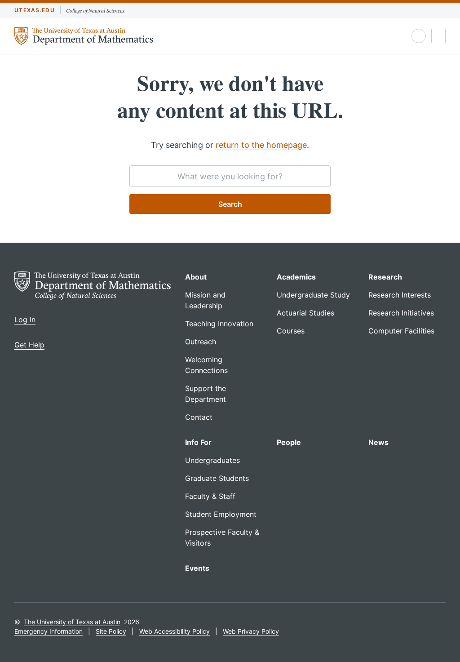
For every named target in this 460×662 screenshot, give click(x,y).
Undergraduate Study (313, 294)
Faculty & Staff (210, 496)
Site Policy (111, 631)
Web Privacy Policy (251, 631)
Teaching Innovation (219, 323)
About (196, 276)
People (289, 442)
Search (230, 204)
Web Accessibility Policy (174, 631)
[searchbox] (230, 176)
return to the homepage (261, 145)
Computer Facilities (401, 330)
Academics (296, 276)
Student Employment (221, 514)
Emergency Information (48, 631)
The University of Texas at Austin (72, 622)
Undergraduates (212, 460)
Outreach (200, 341)
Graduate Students (217, 478)
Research (385, 276)
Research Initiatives (401, 312)
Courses (291, 330)
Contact (198, 417)
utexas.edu (34, 10)
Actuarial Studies (305, 312)
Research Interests (399, 294)
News (378, 442)
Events (197, 568)
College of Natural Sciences (95, 10)
